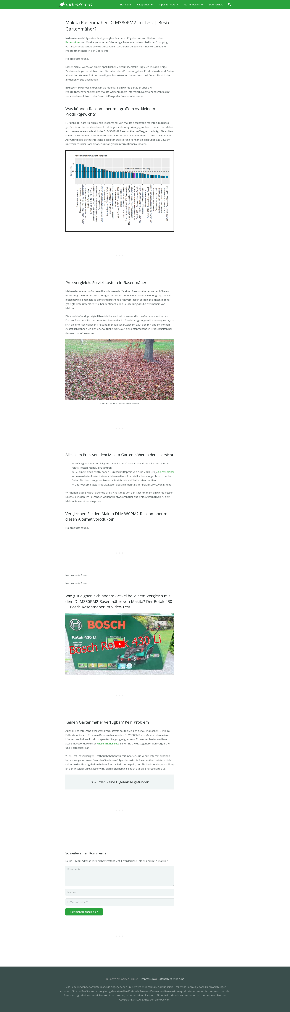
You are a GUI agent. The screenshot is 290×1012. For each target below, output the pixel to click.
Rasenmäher (72, 42)
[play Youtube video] (119, 644)
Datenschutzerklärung (171, 979)
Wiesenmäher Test (108, 743)
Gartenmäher (166, 472)
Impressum (148, 979)
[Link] (75, 5)
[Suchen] (229, 4)
